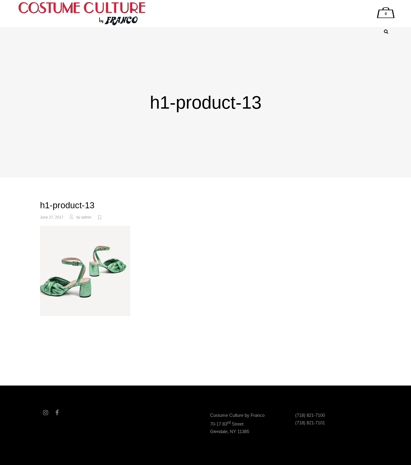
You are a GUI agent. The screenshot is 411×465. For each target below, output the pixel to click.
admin (86, 217)
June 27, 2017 (51, 217)
